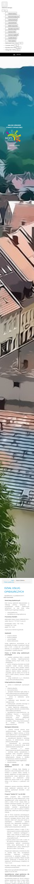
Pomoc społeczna (9, 582)
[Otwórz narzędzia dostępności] (4, 4)
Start (12, 580)
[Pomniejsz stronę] (19, 43)
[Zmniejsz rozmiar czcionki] (15, 45)
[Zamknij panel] (6, 11)
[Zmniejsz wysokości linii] (17, 47)
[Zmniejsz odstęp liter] (16, 50)
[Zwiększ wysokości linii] (20, 47)
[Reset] (3, 10)
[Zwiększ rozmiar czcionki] (17, 45)
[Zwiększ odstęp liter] (19, 50)
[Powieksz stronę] (22, 43)
